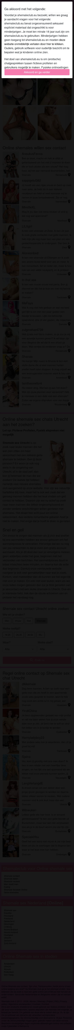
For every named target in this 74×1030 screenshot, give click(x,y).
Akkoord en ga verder (37, 72)
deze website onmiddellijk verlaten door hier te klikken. (34, 42)
